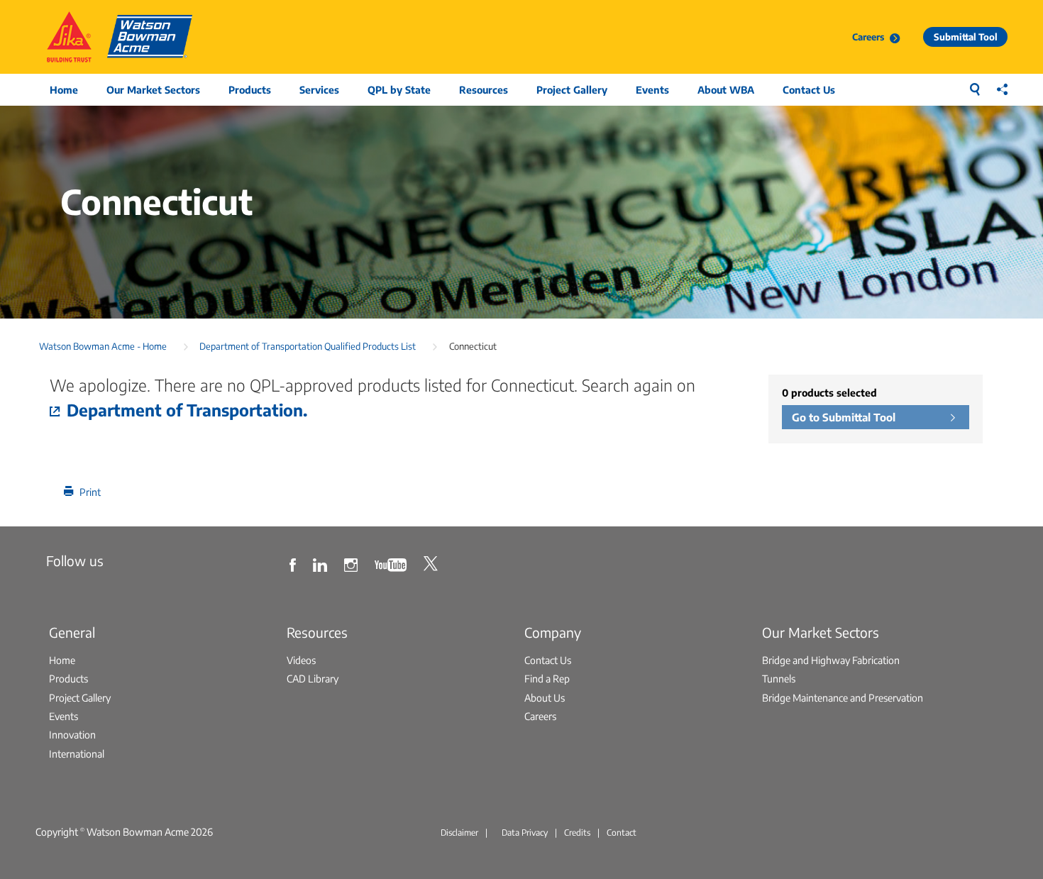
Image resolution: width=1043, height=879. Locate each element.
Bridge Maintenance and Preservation (842, 697)
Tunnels (778, 678)
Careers (868, 37)
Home (64, 89)
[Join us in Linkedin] (322, 564)
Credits (577, 832)
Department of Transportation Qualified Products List (307, 346)
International (76, 753)
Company (552, 632)
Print (90, 491)
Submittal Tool (966, 37)
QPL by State (399, 89)
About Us (544, 697)
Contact (621, 832)
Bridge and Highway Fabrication (831, 659)
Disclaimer (459, 832)
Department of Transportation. (187, 409)
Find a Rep (547, 678)
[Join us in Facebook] (294, 564)
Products (249, 89)
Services (319, 89)
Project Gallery (571, 89)
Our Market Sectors (153, 89)
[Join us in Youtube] (392, 564)
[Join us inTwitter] (432, 564)
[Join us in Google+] (352, 564)
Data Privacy (525, 832)
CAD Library (312, 678)
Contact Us (809, 89)
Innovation (72, 734)
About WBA (725, 89)
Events (652, 89)
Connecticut (473, 346)
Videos (301, 659)
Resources (483, 89)
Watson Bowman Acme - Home (103, 346)
